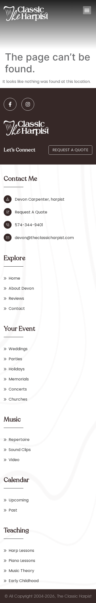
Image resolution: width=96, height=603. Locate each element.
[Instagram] (27, 104)
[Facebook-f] (10, 104)
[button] (87, 10)
